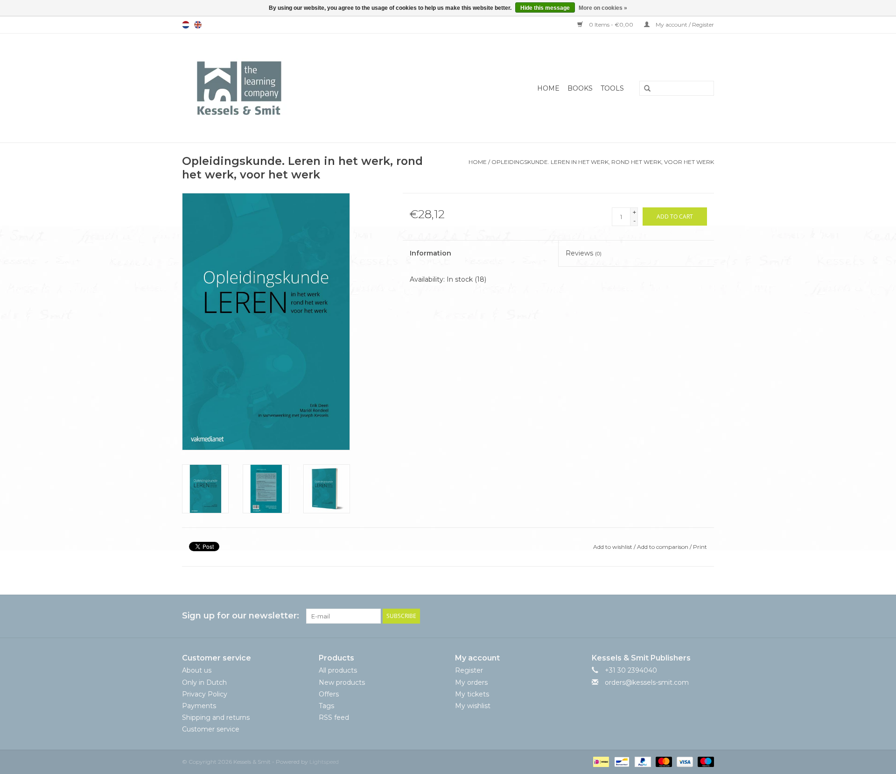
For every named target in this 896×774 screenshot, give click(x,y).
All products (338, 670)
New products (342, 682)
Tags (326, 706)
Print (700, 546)
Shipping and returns (216, 717)
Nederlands (185, 24)
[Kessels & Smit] (285, 88)
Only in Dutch (204, 682)
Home (548, 88)
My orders (471, 682)
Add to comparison (663, 546)
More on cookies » (603, 8)
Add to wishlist (612, 546)
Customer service (210, 729)
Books (580, 88)
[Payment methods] (600, 761)
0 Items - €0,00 (611, 24)
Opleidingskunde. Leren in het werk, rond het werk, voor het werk (602, 161)
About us (196, 670)
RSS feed (334, 717)
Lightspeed (324, 761)
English (198, 24)
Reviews (584, 253)
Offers (329, 694)
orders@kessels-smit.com (647, 682)
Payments (199, 706)
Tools (612, 88)
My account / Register (684, 24)
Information (430, 253)
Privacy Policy (204, 694)
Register (469, 670)
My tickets (472, 694)
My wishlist (472, 706)
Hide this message (545, 8)
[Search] (644, 89)
